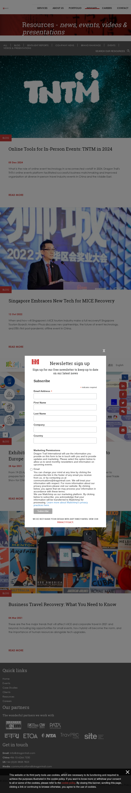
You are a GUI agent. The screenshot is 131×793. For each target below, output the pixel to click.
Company (39, 424)
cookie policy (68, 782)
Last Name (40, 413)
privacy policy (65, 522)
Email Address (43, 391)
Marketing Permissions (47, 450)
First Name (40, 402)
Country (38, 435)
